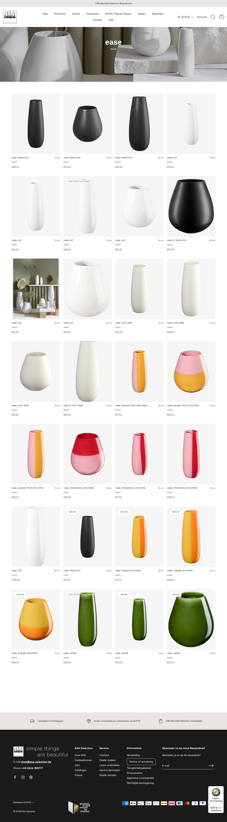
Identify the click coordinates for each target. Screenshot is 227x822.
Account (202, 16)
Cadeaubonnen (83, 760)
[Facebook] (15, 776)
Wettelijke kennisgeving (140, 783)
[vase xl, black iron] (191, 206)
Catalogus (80, 770)
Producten (60, 13)
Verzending (133, 755)
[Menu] (222, 788)
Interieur (97, 19)
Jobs (77, 765)
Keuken (142, 13)
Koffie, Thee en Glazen (118, 13)
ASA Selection (28, 811)
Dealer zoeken (107, 760)
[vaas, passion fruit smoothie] (139, 371)
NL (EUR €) (183, 16)
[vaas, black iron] (36, 123)
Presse (78, 775)
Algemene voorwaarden (140, 778)
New (45, 13)
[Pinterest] (31, 776)
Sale (111, 19)
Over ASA (80, 755)
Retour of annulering (141, 761)
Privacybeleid (134, 773)
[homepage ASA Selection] (17, 17)
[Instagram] (23, 776)
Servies (76, 13)
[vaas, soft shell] (139, 289)
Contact (104, 755)
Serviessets (92, 13)
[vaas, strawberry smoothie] (87, 454)
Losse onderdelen (109, 765)
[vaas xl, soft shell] (87, 371)
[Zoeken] (213, 17)
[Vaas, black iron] (139, 123)
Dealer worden (107, 775)
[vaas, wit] (191, 123)
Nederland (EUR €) (22, 802)
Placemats (158, 13)
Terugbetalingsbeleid (139, 768)
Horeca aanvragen (109, 770)
